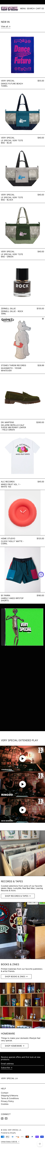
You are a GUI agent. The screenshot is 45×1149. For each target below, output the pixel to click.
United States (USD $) (9, 1142)
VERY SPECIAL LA (9, 1078)
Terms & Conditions (10, 1098)
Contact (4, 1093)
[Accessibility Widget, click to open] (41, 574)
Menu (23, 8)
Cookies (4, 1104)
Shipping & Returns (9, 1095)
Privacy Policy (7, 1101)
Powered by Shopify (8, 1133)
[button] (31, 8)
